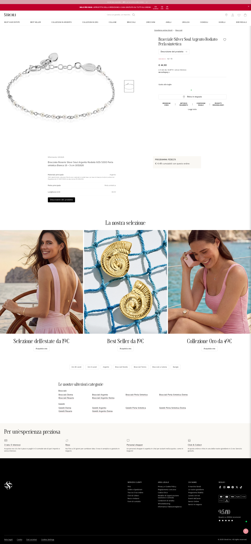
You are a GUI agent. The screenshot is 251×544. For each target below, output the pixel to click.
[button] (192, 106)
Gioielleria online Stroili (163, 30)
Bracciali (178, 30)
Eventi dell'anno (194, 498)
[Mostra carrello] (245, 15)
